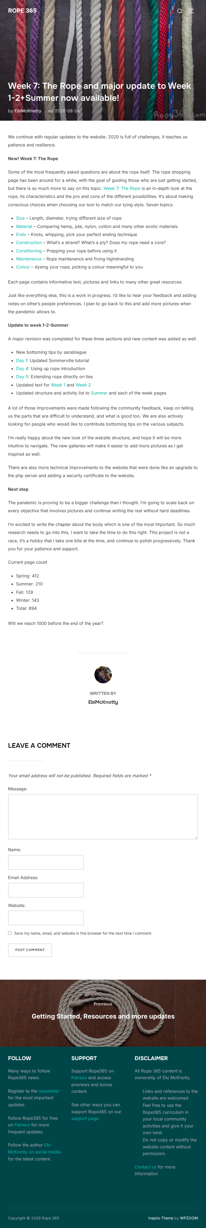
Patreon (22, 1124)
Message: (17, 788)
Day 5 (22, 376)
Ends (21, 234)
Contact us (145, 1167)
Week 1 (58, 385)
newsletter (49, 1091)
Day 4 (22, 368)
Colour (23, 267)
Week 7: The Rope (122, 188)
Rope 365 (22, 10)
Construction (29, 242)
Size (20, 218)
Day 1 (21, 360)
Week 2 (83, 385)
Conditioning (29, 250)
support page (84, 1118)
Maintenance (29, 258)
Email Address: (23, 877)
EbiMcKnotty (27, 110)
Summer (99, 393)
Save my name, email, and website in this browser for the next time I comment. (83, 933)
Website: (16, 905)
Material (24, 226)
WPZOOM (189, 1218)
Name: (14, 849)
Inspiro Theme (160, 1218)
